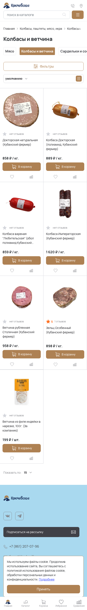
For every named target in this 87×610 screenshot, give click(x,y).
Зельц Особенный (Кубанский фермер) (60, 330)
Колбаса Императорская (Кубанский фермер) (63, 236)
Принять (43, 589)
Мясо (9, 51)
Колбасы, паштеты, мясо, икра (41, 29)
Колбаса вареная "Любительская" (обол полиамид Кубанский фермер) (18, 238)
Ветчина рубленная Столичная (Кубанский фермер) (18, 332)
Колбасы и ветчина (37, 51)
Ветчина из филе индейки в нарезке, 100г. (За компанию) (22, 426)
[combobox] (36, 15)
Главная (9, 29)
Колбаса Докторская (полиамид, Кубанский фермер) (61, 144)
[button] (78, 15)
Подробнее (46, 579)
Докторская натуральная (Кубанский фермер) (20, 142)
